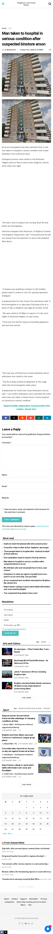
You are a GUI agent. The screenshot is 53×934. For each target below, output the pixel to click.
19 (5, 824)
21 (19, 824)
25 (47, 824)
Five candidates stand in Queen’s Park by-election (25, 558)
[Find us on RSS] (29, 923)
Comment (7, 442)
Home (4, 28)
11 (47, 813)
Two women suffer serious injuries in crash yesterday (25, 864)
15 (26, 818)
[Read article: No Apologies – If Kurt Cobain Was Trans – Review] (7, 651)
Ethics (23, 905)
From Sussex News (14, 842)
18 (47, 818)
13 (12, 818)
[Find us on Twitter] (22, 923)
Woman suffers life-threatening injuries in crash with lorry (26, 872)
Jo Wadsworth (10, 50)
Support (23, 899)
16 (33, 818)
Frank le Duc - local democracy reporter (19, 774)
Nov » (10, 833)
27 (12, 829)
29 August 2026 (21, 655)
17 (40, 818)
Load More (26, 698)
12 (5, 818)
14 (19, 818)
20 (12, 824)
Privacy (44, 899)
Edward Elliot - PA (10, 744)
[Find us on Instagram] (32, 923)
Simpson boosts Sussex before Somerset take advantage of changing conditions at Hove (18, 718)
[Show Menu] (3, 4)
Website (5, 498)
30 (33, 829)
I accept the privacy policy (15, 629)
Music (43, 642)
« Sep (4, 833)
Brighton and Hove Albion (30, 708)
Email (5, 486)
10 (40, 813)
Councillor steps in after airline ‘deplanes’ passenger (26, 548)
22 (26, 824)
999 (10, 28)
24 (40, 824)
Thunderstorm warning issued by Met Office (20, 879)
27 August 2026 (21, 678)
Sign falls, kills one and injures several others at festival (25, 848)
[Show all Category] (49, 642)
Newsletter (33, 899)
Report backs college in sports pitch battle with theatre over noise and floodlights (18, 768)
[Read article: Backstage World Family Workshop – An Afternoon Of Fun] (7, 663)
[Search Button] (49, 4)
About (6, 899)
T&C (30, 905)
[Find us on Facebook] (19, 923)
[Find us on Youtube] (26, 923)
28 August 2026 (21, 666)
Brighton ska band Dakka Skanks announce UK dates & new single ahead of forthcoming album (32, 686)
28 (19, 829)
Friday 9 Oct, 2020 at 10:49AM (31, 50)
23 (33, 824)
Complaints (9, 902)
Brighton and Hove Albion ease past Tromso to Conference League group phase (18, 737)
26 (5, 829)
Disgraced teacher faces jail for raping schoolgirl (23, 856)
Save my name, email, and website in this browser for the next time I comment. (27, 510)
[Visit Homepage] (26, 3)
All (37, 642)
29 (26, 829)
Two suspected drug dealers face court (20, 593)
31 (40, 829)
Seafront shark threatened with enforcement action (25, 544)
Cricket (46, 708)
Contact (14, 899)
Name (5, 475)
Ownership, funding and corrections (31, 902)
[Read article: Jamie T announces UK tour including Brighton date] (7, 674)
